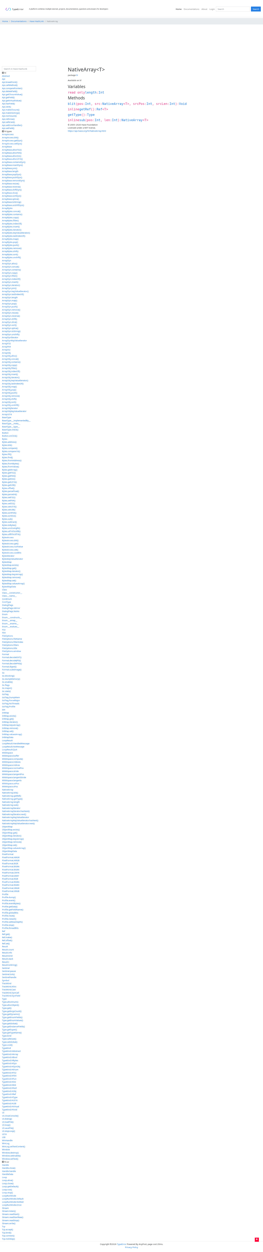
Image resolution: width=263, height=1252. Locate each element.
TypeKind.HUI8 (9, 1103)
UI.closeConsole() (10, 1115)
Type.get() (7, 1008)
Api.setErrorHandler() (12, 125)
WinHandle (7, 1140)
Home (179, 9)
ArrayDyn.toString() (11, 331)
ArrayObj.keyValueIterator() (15, 380)
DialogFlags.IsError (11, 608)
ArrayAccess (8, 134)
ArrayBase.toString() (11, 202)
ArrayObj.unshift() (10, 405)
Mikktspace (7, 752)
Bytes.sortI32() (9, 515)
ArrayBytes (7, 208)
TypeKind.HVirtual (10, 1106)
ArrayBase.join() (9, 168)
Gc (3, 672)
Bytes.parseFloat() (10, 491)
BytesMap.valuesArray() (13, 583)
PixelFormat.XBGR (10, 888)
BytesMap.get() (9, 568)
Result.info (7, 952)
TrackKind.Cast (9, 989)
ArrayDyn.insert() (10, 282)
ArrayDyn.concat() (10, 266)
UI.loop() (6, 1124)
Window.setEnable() (11, 1155)
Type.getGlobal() (10, 1023)
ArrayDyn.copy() (10, 272)
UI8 (3, 1137)
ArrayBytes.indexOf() (12, 223)
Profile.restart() (9, 918)
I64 (3, 709)
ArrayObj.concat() (10, 359)
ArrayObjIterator (10, 408)
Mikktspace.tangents (12, 780)
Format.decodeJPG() (11, 660)
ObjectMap (7, 826)
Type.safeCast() (9, 1038)
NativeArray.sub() (10, 805)
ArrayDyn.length (10, 297)
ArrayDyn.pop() (9, 303)
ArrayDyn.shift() (9, 318)
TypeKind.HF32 (9, 1072)
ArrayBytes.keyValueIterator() (16, 232)
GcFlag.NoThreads (10, 703)
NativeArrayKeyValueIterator (15, 817)
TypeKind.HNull (9, 1088)
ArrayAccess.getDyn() (12, 140)
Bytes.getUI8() (9, 485)
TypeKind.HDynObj (11, 1066)
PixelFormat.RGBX (10, 885)
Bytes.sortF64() (9, 512)
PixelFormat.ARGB (10, 860)
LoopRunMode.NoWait (13, 1201)
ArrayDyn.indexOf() (11, 279)
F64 (4, 632)
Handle (5, 1165)
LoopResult (7, 740)
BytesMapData (9, 586)
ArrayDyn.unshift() (11, 334)
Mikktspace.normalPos (13, 768)
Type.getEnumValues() (12, 1020)
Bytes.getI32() (8, 478)
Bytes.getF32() (9, 472)
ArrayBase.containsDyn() (13, 162)
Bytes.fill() (7, 454)
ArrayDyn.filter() (9, 275)
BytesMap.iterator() (11, 571)
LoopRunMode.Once (11, 1204)
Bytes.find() (7, 457)
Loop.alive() (7, 1180)
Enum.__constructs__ (12, 617)
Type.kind (6, 1035)
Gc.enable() (7, 681)
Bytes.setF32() (8, 497)
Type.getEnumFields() (12, 1017)
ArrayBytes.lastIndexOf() (13, 235)
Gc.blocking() (8, 675)
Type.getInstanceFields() (13, 1026)
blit (71, 104)
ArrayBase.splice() (10, 199)
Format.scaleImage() (12, 669)
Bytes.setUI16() (9, 506)
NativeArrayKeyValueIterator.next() (18, 823)
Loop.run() (7, 1189)
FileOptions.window (11, 651)
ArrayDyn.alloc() (9, 263)
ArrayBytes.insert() (11, 226)
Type (91, 114)
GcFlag (5, 694)
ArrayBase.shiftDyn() (12, 189)
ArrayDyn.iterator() (11, 285)
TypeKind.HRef (9, 1094)
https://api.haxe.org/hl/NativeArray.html (87, 130)
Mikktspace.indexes (11, 761)
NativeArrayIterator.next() (14, 814)
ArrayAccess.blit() (10, 137)
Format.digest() (9, 666)
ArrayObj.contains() (11, 362)
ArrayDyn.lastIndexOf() (13, 294)
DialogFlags (7, 605)
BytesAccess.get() (10, 543)
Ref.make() (7, 937)
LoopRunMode (9, 1195)
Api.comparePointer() (12, 88)
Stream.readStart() (10, 1214)
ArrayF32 (6, 343)
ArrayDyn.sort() (9, 325)
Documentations (191, 9)
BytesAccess (8, 537)
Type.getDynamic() (11, 1014)
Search (256, 9)
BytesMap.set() (9, 580)
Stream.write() (8, 1223)
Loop (4, 1177)
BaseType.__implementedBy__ (16, 420)
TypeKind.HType (9, 1097)
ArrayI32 (6, 349)
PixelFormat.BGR (10, 863)
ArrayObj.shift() (9, 398)
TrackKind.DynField (11, 995)
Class (4, 589)
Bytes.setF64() (8, 500)
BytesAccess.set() (10, 549)
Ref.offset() (7, 940)
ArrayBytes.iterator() (11, 229)
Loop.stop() (7, 1192)
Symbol (5, 980)
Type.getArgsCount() (12, 1011)
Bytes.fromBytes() (10, 463)
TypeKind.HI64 (9, 1085)
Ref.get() (6, 934)
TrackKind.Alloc (9, 986)
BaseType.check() (10, 429)
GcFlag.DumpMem (11, 697)
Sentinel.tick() (8, 974)
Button (5, 432)
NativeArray (112, 104)
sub (82, 120)
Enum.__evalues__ (10, 626)
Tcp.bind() (6, 1232)
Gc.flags (6, 685)
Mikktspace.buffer (10, 755)
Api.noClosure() (9, 115)
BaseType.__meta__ (11, 423)
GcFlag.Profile (8, 706)
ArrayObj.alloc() (9, 355)
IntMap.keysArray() (11, 725)
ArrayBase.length (10, 171)
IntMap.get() (8, 718)
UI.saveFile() (8, 1128)
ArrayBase (7, 146)
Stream (5, 1208)
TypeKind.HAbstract (11, 1051)
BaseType (6, 417)
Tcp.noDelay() (8, 1238)
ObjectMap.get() (9, 832)
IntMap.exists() (9, 715)
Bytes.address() (9, 442)
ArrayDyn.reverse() (11, 315)
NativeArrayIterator (11, 808)
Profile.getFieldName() (12, 909)
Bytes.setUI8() (8, 509)
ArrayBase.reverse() (11, 186)
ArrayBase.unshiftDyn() (13, 205)
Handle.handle (9, 1171)
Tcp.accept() (7, 1229)
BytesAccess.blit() (10, 540)
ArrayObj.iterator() (11, 377)
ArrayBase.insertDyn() (12, 165)
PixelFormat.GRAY (10, 875)
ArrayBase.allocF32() (12, 149)
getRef (85, 109)
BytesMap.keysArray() (12, 574)
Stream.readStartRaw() (12, 1217)
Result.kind (7, 955)
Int (101, 92)
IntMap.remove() (10, 728)
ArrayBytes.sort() (10, 254)
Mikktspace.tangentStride (14, 777)
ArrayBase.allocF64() (12, 152)
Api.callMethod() (10, 85)
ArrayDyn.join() (9, 288)
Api (3, 79)
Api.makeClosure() (10, 109)
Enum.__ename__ (10, 623)
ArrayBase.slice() (10, 192)
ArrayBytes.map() (10, 238)
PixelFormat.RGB (10, 878)
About (204, 9)
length (91, 92)
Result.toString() (9, 965)
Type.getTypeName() (12, 1032)
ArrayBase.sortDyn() (11, 195)
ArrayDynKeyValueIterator (14, 340)
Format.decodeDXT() (12, 657)
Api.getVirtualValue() (12, 100)
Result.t (5, 962)
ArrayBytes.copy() (10, 217)
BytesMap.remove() (11, 577)
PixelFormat (7, 854)
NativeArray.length (11, 802)
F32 (4, 629)
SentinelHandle (9, 977)
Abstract (6, 76)
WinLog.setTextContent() (13, 1146)
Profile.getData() (10, 906)
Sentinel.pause (9, 971)
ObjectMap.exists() (11, 829)
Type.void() (7, 1044)
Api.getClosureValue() (12, 94)
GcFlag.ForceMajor (11, 700)
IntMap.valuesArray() (12, 734)
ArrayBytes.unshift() (11, 257)
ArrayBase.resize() (10, 183)
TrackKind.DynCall (10, 992)
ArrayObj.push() (9, 392)
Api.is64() (6, 106)
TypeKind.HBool (9, 1057)
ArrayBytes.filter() (10, 220)
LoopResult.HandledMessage (15, 743)
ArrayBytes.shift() (10, 251)
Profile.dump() (9, 897)
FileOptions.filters (10, 645)
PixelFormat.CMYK (10, 872)
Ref (99, 109)
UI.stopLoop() (8, 1131)
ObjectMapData (9, 851)
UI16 (4, 1134)
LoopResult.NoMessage (13, 746)
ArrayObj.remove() (11, 395)
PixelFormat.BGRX (10, 869)
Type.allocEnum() (10, 1001)
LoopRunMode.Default (12, 1198)
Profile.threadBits (10, 928)
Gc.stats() (6, 691)
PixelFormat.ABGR (10, 857)
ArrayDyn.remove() (11, 309)
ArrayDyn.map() (9, 300)
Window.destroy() (10, 1152)
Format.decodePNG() (12, 663)
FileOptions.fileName (12, 638)
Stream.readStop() (10, 1220)
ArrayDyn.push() (10, 306)
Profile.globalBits (10, 912)
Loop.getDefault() (10, 1186)
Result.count (8, 949)
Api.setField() (8, 128)
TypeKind (6, 1048)
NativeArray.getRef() (11, 795)
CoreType (6, 602)
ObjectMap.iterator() (11, 835)
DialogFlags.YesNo (10, 611)
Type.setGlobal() (9, 1041)
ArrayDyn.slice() (9, 322)
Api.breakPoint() (9, 82)
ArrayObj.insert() (10, 374)
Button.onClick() (9, 435)
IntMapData (7, 737)
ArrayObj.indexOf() (11, 371)
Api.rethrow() (8, 119)
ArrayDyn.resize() (10, 312)
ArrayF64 (6, 346)
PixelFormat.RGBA (10, 882)
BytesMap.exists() (10, 565)
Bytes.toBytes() (9, 525)
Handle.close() (8, 1168)
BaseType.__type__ (11, 426)
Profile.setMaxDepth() (12, 921)
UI (3, 1112)
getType (74, 114)
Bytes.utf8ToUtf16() (11, 534)
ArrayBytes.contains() (12, 214)
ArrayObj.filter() (9, 368)
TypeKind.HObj (9, 1091)
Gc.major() (7, 688)
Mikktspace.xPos (10, 786)
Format (5, 654)
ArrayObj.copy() (9, 365)
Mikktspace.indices (11, 765)
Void (183, 104)
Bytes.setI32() (8, 503)
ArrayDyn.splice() (10, 328)
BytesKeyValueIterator (12, 558)
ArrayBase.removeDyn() (13, 180)
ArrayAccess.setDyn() (12, 143)
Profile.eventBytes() (11, 903)
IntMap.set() (8, 731)
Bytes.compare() (10, 448)
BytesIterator (8, 555)
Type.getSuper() (9, 1029)
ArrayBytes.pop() (10, 242)
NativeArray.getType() (12, 798)
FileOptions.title (9, 648)
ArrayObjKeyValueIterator (14, 411)
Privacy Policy (131, 1247)
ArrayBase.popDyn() (11, 174)
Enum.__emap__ (9, 620)
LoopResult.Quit (9, 749)
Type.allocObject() (10, 1005)
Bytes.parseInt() (9, 494)
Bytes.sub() (7, 519)
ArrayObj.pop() (9, 389)
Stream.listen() (9, 1211)
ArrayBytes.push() (10, 245)
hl (77, 75)
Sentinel (6, 968)
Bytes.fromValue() (10, 466)
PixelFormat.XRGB (10, 891)
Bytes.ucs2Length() (11, 528)
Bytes (4, 439)
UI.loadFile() (8, 1121)
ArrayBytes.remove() (12, 248)
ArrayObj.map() (9, 386)
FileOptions (7, 635)
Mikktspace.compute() (12, 758)
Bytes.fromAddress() (12, 460)
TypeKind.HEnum (10, 1069)
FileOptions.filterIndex (12, 642)
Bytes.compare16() (11, 451)
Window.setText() (10, 1158)
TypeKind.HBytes (10, 1060)
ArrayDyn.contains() (11, 269)
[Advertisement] (131, 46)
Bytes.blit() (7, 445)
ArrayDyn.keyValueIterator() (15, 291)
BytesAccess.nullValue (12, 546)
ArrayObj (6, 352)
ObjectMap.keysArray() (13, 838)
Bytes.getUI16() (9, 482)
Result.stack (7, 958)
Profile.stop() (8, 925)
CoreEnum (7, 598)
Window (6, 1149)
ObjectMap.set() (9, 845)
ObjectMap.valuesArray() (14, 848)
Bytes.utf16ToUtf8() (11, 531)
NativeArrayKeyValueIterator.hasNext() (20, 820)
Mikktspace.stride (10, 771)
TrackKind (6, 983)
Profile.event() (8, 900)
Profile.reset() (8, 915)
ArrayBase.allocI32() (11, 156)
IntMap (5, 712)
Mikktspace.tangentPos (13, 774)
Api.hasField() (8, 103)
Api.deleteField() (9, 91)
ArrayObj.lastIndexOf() (13, 383)
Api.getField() (8, 97)
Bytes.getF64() (9, 475)
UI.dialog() (7, 1118)
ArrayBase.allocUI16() (12, 159)
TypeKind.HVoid (9, 1109)
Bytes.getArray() (9, 469)
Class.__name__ (9, 595)
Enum (5, 614)
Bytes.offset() (8, 488)
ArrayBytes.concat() (11, 211)
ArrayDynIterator (10, 337)
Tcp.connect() (8, 1235)
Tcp (3, 1226)
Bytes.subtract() (9, 522)
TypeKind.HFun (9, 1078)
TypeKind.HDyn (9, 1063)
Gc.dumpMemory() (11, 678)
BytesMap (7, 562)
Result (5, 946)
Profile (5, 894)
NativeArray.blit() (10, 792)
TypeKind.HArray (10, 1054)
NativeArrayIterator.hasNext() (16, 811)
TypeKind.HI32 (9, 1081)
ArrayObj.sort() (9, 402)
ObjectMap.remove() (12, 841)
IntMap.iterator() (10, 722)
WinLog (5, 1143)
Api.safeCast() (8, 122)
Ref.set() (6, 943)
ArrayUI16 (7, 414)
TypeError (121, 1244)
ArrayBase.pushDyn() (12, 177)
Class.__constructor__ (12, 592)
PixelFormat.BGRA (10, 866)
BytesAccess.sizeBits (11, 552)
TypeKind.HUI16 (10, 1100)
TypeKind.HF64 (9, 1075)
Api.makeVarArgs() (11, 112)
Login (212, 9)
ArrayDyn (6, 260)
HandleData (7, 1174)
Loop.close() (8, 1183)
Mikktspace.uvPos (10, 783)
